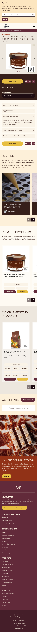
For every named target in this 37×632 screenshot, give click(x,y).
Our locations (6, 602)
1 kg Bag (7, 368)
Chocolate (5, 561)
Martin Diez (11, 211)
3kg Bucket (9, 288)
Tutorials (4, 605)
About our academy (8, 593)
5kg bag (24, 368)
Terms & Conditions (18, 620)
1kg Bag (16, 368)
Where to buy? (6, 553)
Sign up (6, 476)
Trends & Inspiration (8, 535)
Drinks (4, 585)
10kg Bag (24, 375)
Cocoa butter (18, 30)
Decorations (5, 576)
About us (4, 541)
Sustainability (6, 538)
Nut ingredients (6, 567)
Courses (4, 596)
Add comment (28, 400)
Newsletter (5, 550)
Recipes (4, 532)
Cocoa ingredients (7, 30)
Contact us (5, 547)
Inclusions (5, 573)
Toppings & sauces (7, 579)
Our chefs (5, 599)
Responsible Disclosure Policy (18, 626)
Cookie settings (18, 628)
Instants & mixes (7, 582)
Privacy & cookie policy (18, 623)
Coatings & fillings (7, 570)
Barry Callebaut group (9, 544)
